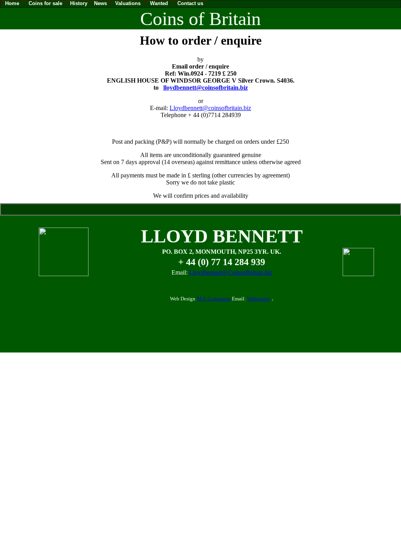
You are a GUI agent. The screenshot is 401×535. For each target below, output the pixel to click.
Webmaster (258, 299)
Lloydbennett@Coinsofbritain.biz (230, 272)
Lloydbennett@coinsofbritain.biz (210, 108)
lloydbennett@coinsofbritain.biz (205, 87)
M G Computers (214, 299)
